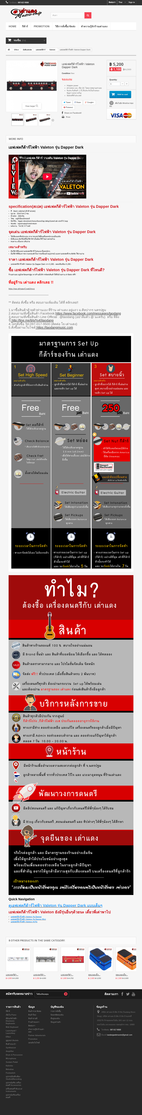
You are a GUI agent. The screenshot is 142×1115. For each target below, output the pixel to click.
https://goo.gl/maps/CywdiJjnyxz (22, 289)
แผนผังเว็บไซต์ (34, 1043)
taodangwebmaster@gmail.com (119, 1035)
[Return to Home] (8, 50)
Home (12, 26)
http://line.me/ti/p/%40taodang (32, 320)
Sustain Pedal (12, 1062)
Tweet (68, 102)
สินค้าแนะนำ (11, 1044)
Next (52, 120)
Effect (16, 50)
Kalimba (9, 1066)
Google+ (90, 102)
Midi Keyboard (12, 1027)
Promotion (42, 26)
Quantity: (113, 80)
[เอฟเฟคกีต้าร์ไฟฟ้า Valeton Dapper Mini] (45, 959)
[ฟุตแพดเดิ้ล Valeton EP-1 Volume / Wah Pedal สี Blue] (100, 959)
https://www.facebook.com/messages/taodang (88, 313)
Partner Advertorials (36, 1035)
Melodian (10, 1069)
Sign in (132, 2)
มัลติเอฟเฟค (27, 50)
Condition (66, 73)
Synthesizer (11, 1048)
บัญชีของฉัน (57, 1006)
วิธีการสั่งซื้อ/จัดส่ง (65, 26)
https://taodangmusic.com (54, 327)
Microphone (11, 1058)
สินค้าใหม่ (32, 1015)
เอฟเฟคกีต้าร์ (40, 50)
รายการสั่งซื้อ (56, 1011)
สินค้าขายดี (32, 1018)
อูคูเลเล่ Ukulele (12, 1040)
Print (68, 117)
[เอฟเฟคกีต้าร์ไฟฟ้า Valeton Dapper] (18, 959)
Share (78, 102)
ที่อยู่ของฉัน (55, 1018)
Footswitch (10, 1073)
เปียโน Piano (11, 1015)
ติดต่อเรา (112, 2)
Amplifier (10, 1051)
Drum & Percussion (14, 1055)
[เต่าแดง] (26, 13)
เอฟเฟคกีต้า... (12, 975)
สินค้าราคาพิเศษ (34, 1011)
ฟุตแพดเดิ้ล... (94, 975)
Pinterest (69, 107)
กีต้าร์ (25, 26)
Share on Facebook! (73, 113)
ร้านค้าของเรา (33, 1022)
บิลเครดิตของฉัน (57, 1015)
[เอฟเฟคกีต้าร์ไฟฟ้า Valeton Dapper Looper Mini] (73, 959)
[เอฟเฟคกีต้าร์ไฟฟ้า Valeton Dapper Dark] (17, 120)
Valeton (52, 50)
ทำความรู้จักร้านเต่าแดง (94, 26)
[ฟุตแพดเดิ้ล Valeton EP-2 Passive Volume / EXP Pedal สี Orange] (128, 959)
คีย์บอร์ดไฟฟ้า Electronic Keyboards (11, 1021)
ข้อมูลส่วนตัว (56, 1022)
